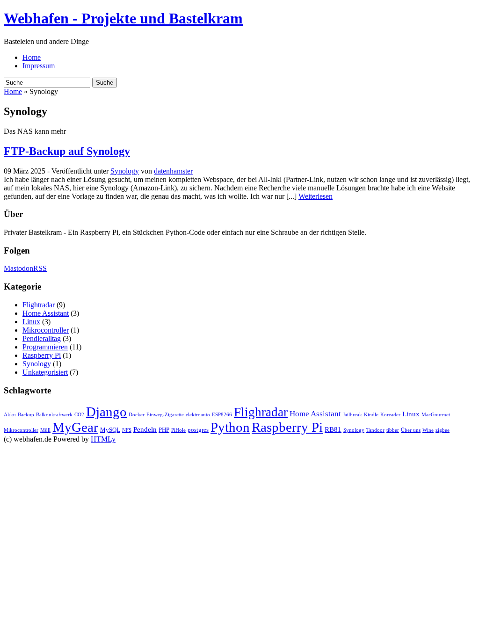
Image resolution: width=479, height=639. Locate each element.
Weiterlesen (315, 196)
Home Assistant (45, 313)
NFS (126, 430)
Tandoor (375, 430)
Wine (428, 430)
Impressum (38, 66)
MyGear (75, 427)
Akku (10, 414)
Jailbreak (352, 414)
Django (106, 411)
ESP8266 (222, 414)
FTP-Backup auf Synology (67, 151)
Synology (124, 171)
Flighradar (261, 412)
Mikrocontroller (45, 330)
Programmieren (45, 347)
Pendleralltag (41, 338)
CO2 (79, 414)
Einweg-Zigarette (165, 414)
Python (230, 427)
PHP (164, 430)
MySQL (110, 430)
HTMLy (103, 439)
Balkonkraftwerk (54, 414)
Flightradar (38, 305)
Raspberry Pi (41, 355)
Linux (31, 322)
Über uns (411, 430)
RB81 (333, 429)
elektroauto (198, 414)
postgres (198, 430)
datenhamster (173, 171)
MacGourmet (435, 414)
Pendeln (145, 429)
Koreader (390, 414)
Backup (26, 414)
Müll (45, 430)
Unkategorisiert (45, 372)
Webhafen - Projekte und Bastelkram (123, 18)
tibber (392, 430)
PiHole (178, 430)
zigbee (442, 430)
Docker (137, 414)
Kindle (371, 414)
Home (31, 57)
